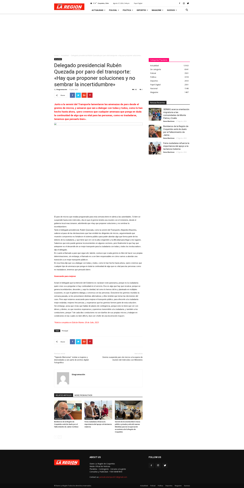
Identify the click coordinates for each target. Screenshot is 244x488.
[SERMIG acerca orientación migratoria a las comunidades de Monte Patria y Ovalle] (155, 114)
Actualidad (97, 10)
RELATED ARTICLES (64, 395)
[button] (187, 10)
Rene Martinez (168, 121)
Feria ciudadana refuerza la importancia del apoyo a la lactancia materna (98, 424)
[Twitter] (188, 3)
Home (56, 55)
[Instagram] (184, 3)
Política (127, 10)
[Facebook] (179, 3)
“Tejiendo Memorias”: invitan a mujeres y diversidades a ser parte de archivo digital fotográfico (71, 360)
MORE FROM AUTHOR (83, 395)
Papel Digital (138, 3)
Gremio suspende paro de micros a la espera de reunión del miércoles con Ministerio (122, 358)
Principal (65, 331)
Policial (113, 10)
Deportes (141, 10)
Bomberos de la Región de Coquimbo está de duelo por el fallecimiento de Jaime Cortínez (66, 424)
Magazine (156, 10)
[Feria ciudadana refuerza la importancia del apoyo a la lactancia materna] (98, 410)
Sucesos (171, 10)
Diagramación (61, 89)
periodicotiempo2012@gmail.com (113, 477)
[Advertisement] (122, 32)
